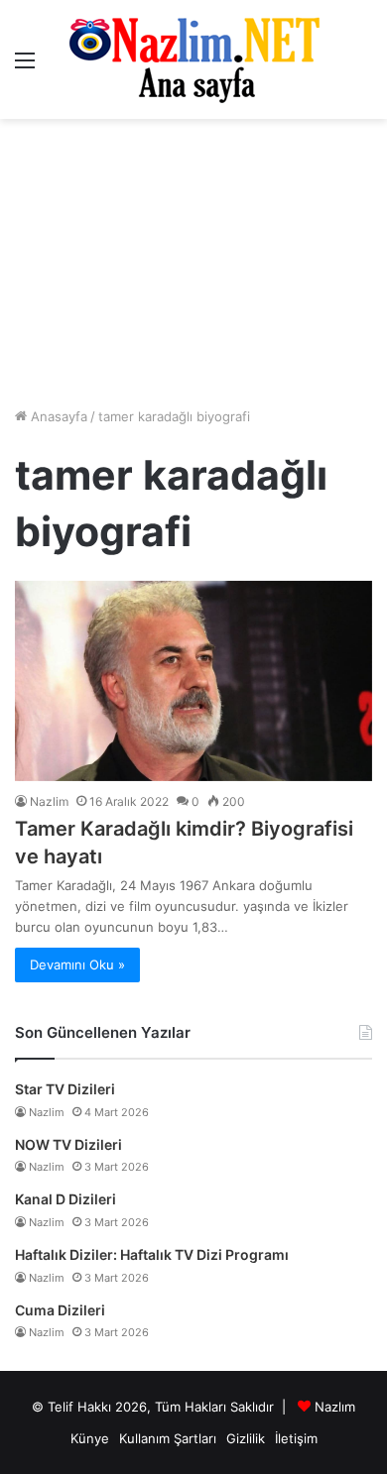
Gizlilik (245, 1438)
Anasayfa (57, 416)
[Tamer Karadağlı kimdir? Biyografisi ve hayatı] (193, 681)
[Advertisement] (193, 263)
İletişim (296, 1438)
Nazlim (49, 801)
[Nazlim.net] (193, 59)
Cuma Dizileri (60, 1310)
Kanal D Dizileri (65, 1199)
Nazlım (335, 1407)
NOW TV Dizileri (68, 1144)
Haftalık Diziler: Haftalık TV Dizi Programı (152, 1254)
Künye (89, 1438)
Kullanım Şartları (167, 1438)
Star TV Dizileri (65, 1088)
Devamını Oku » (77, 964)
